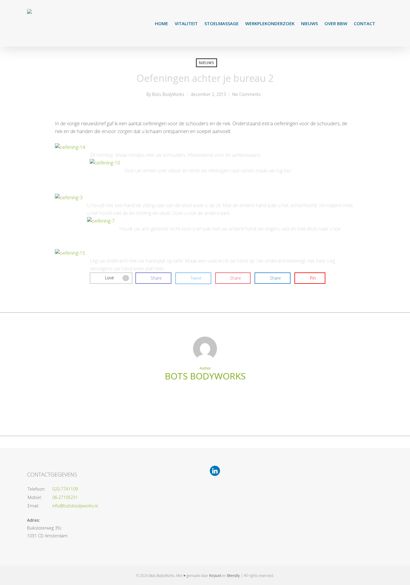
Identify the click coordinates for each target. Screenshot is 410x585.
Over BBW (335, 23)
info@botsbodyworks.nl (75, 506)
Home (161, 23)
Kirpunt (215, 575)
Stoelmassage (221, 23)
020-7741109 (65, 489)
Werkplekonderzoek (269, 23)
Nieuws (309, 23)
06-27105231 (65, 497)
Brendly (233, 575)
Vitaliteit (186, 23)
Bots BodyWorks (168, 94)
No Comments (246, 94)
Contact (364, 23)
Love (116, 278)
